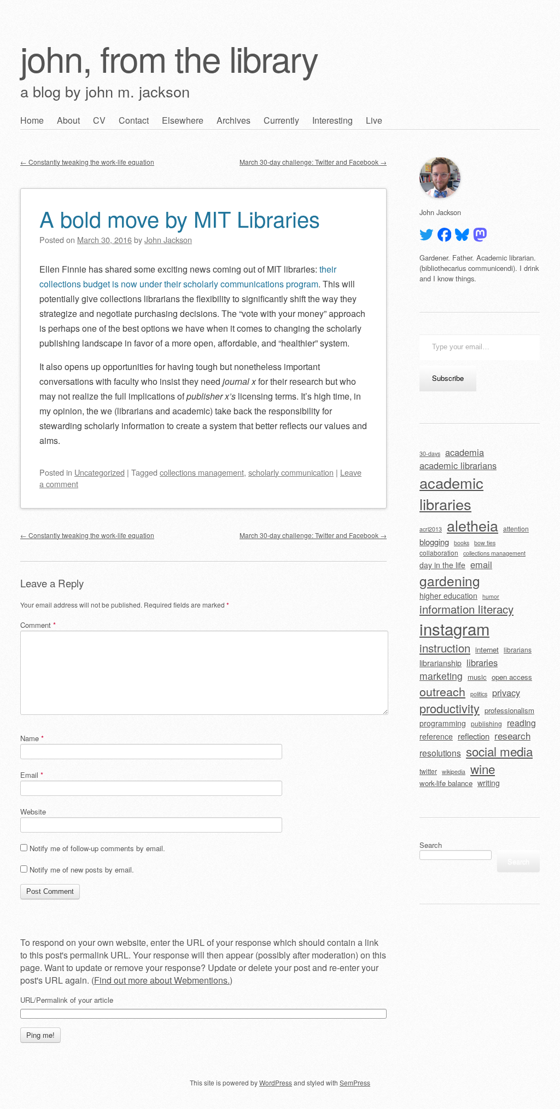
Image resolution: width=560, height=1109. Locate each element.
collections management (202, 472)
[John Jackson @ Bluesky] (462, 235)
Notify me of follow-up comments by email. (97, 848)
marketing (441, 676)
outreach (442, 691)
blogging (434, 541)
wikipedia (453, 771)
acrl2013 (430, 529)
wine (482, 768)
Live (374, 120)
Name (32, 738)
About (68, 120)
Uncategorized (99, 472)
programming (442, 723)
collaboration (438, 552)
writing (488, 782)
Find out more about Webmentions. (162, 980)
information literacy (466, 609)
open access (512, 677)
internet (487, 649)
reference (436, 736)
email (481, 564)
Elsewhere (182, 120)
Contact (134, 120)
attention (516, 528)
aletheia (472, 525)
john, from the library (169, 58)
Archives (233, 120)
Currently (281, 120)
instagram (454, 628)
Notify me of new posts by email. (82, 869)
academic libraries (451, 493)
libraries (482, 662)
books (461, 543)
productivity (449, 708)
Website (33, 811)
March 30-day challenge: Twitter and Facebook (313, 161)
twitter (428, 771)
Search (430, 845)
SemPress (355, 1082)
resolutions (440, 753)
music (477, 677)
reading (521, 723)
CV (99, 120)
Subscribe (448, 378)
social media (499, 751)
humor (490, 596)
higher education (448, 595)
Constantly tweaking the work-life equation (87, 161)
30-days (429, 453)
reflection (473, 736)
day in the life (442, 564)
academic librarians (458, 465)
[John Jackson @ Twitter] (426, 235)
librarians (518, 649)
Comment (38, 625)
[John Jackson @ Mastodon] (480, 235)
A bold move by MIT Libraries (179, 218)
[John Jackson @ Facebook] (445, 235)
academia (464, 452)
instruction (444, 648)
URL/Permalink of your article (66, 1000)
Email (31, 775)
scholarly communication (291, 472)
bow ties (484, 543)
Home (32, 120)
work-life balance (445, 783)
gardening (449, 580)
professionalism (509, 710)
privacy (506, 692)
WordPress (275, 1082)
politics (478, 694)
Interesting (332, 120)
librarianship (440, 662)
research (512, 735)
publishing (486, 723)
